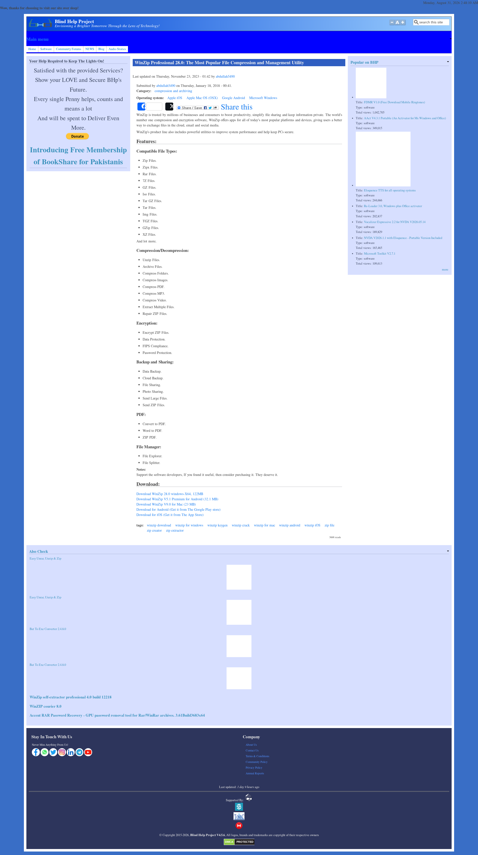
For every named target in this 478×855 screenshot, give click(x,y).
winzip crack (241, 525)
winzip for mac (264, 525)
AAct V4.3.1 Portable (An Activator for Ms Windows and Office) (405, 118)
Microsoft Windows (263, 97)
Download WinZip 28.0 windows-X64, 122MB (169, 493)
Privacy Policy (254, 767)
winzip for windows (189, 525)
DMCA (229, 841)
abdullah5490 (225, 76)
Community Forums (68, 49)
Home (32, 49)
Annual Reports (255, 773)
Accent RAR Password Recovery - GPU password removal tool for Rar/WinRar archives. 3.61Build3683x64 (117, 715)
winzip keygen (217, 525)
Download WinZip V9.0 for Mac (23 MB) (166, 504)
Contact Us (252, 750)
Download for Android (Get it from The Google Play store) (178, 509)
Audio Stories (117, 49)
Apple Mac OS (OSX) (202, 97)
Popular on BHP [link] (364, 62)
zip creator (154, 530)
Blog (101, 49)
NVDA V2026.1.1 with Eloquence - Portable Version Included (403, 238)
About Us (251, 744)
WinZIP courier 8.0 (45, 706)
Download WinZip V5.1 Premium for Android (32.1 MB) (177, 499)
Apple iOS (174, 97)
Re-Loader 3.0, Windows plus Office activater (393, 206)
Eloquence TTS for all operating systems (390, 190)
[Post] (169, 107)
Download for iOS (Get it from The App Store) (170, 514)
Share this (235, 107)
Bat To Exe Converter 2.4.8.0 (48, 629)
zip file (329, 525)
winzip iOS (312, 525)
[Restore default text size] (397, 24)
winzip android (289, 525)
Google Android (233, 97)
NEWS (89, 49)
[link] (239, 39)
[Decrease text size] (392, 24)
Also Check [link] (38, 551)
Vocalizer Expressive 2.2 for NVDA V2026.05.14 (394, 222)
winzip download (159, 525)
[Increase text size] (403, 24)
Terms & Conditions (257, 756)
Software (46, 49)
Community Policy (257, 762)
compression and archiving (173, 90)
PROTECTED (245, 841)
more (445, 269)
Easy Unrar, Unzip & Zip (45, 558)
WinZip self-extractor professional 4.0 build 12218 (71, 697)
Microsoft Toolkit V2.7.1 (379, 253)
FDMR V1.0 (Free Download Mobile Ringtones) (394, 102)
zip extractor (175, 530)
